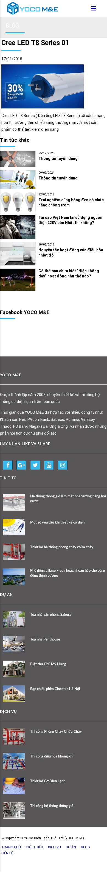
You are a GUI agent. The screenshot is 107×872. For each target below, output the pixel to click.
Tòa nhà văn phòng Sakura (50, 615)
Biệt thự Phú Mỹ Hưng (48, 664)
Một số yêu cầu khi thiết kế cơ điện (57, 522)
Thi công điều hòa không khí (51, 756)
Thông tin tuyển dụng (58, 158)
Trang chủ (11, 847)
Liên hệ (7, 853)
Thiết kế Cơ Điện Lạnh (47, 781)
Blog (85, 847)
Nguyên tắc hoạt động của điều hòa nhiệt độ (70, 252)
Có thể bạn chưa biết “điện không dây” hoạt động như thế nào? (68, 273)
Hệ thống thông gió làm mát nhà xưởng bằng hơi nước (68, 499)
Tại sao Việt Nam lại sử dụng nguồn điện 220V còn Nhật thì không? (70, 220)
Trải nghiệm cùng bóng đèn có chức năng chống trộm (71, 202)
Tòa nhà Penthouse (45, 639)
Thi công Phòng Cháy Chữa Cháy (56, 732)
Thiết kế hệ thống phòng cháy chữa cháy (61, 547)
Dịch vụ (54, 847)
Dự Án (71, 847)
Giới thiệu (34, 847)
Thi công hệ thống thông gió (51, 806)
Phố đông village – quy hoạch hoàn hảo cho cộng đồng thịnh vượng (67, 573)
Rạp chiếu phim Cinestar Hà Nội (55, 689)
